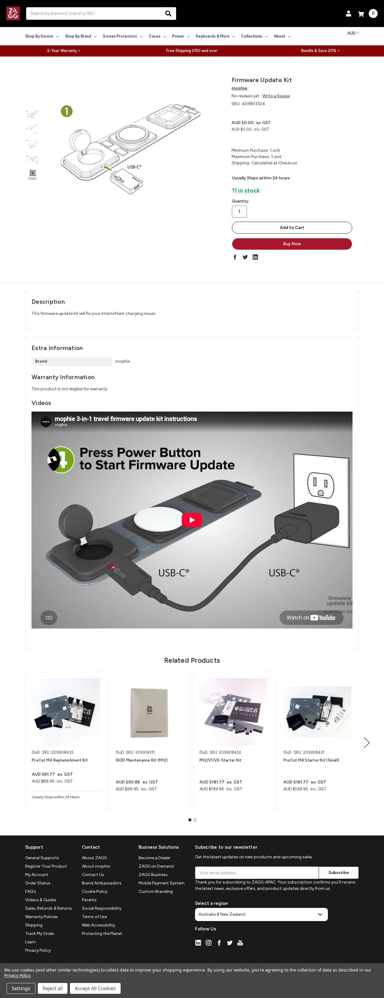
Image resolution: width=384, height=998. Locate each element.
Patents (89, 899)
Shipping (34, 925)
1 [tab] (189, 819)
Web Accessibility (98, 925)
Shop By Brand (78, 36)
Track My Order (39, 933)
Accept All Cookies (95, 988)
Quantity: (240, 201)
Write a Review (276, 96)
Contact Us (93, 874)
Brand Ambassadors (102, 883)
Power (178, 36)
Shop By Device (39, 36)
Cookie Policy (94, 891)
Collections (251, 36)
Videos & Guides (40, 899)
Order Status (37, 883)
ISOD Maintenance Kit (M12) (142, 760)
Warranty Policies (41, 916)
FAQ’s (30, 891)
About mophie (96, 866)
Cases (154, 36)
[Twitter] (245, 257)
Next (367, 743)
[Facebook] (235, 257)
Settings (21, 988)
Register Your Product (46, 866)
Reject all (53, 988)
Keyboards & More (213, 36)
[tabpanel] (65, 741)
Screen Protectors (120, 36)
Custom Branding (156, 891)
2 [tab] (195, 819)
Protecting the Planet (102, 933)
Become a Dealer (154, 857)
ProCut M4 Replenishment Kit (60, 760)
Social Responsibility (102, 908)
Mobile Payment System (161, 883)
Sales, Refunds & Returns (48, 908)
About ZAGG (94, 857)
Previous (17, 743)
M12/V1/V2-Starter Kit (221, 760)
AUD (351, 33)
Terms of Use (94, 916)
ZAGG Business (153, 874)
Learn (30, 942)
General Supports (42, 857)
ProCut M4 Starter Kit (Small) (311, 760)
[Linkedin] (255, 257)
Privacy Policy (38, 950)
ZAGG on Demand (156, 866)
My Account (36, 874)
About (279, 36)
